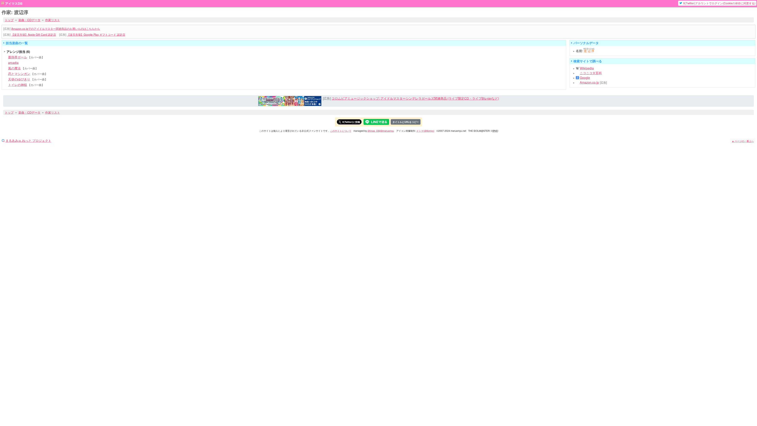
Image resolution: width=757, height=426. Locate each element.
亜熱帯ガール (17, 57)
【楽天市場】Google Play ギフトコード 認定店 (96, 34)
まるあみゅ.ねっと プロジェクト (28, 140)
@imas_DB (373, 130)
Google (585, 77)
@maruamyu (387, 130)
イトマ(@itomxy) (425, 130)
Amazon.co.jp (589, 82)
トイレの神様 (17, 84)
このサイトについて (340, 130)
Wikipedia (587, 68)
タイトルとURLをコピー (405, 122)
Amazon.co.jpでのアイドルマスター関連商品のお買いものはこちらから (55, 29)
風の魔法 (14, 68)
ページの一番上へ (743, 141)
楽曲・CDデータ (29, 20)
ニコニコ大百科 (591, 73)
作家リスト (52, 20)
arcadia (13, 62)
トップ (9, 20)
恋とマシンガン (19, 73)
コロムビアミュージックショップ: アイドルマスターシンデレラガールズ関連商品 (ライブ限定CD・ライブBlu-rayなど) (415, 98)
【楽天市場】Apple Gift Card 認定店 (33, 34)
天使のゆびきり (19, 79)
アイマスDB (13, 4)
